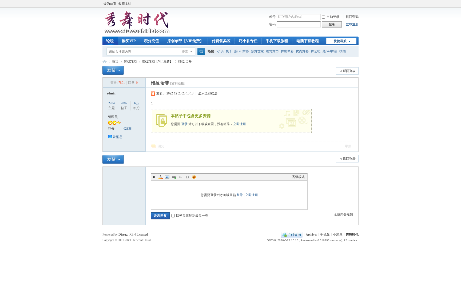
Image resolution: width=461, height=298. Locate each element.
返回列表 (349, 71)
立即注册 (352, 24)
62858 (128, 128)
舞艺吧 (315, 51)
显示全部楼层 (207, 93)
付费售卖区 (221, 41)
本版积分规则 (343, 215)
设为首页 (110, 4)
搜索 (185, 52)
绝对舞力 (272, 51)
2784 (111, 103)
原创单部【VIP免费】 (185, 41)
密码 (272, 24)
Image (167, 177)
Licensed (142, 234)
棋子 (229, 51)
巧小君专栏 (248, 41)
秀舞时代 (104, 61)
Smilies (194, 177)
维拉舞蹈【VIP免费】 (157, 61)
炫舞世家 (257, 51)
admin (111, 93)
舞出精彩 (287, 51)
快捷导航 (340, 41)
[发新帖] (113, 70)
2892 (124, 103)
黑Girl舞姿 (241, 51)
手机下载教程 (277, 41)
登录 (184, 124)
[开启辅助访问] (357, 3)
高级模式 (298, 177)
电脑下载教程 (307, 41)
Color (160, 177)
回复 (161, 146)
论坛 (110, 41)
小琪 (220, 51)
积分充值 (151, 41)
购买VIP (129, 41)
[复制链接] (177, 83)
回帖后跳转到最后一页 (192, 215)
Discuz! (123, 234)
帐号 (272, 17)
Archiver (311, 234)
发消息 (117, 137)
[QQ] (292, 234)
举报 (348, 146)
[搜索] (200, 52)
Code (187, 177)
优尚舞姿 (302, 51)
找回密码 (352, 17)
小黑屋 (338, 234)
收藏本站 (124, 4)
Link (174, 177)
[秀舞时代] (137, 33)
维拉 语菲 (185, 61)
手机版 (325, 234)
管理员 (113, 117)
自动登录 (333, 17)
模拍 (342, 51)
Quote (180, 177)
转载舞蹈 (130, 61)
